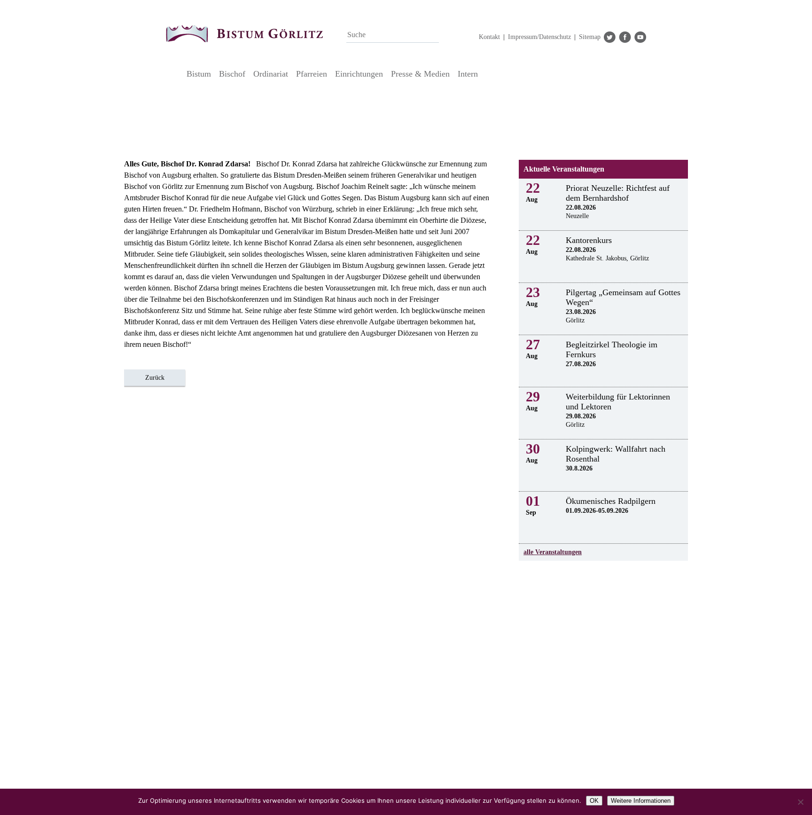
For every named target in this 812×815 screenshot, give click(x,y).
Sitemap (590, 36)
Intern (468, 73)
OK (594, 800)
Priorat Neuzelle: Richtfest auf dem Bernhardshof (618, 193)
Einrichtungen (359, 73)
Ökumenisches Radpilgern (611, 501)
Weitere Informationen (641, 800)
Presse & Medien (420, 73)
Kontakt (489, 36)
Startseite (173, 73)
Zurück (154, 377)
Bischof (232, 73)
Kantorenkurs (589, 240)
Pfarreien (311, 73)
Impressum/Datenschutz (539, 36)
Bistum (199, 73)
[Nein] (800, 802)
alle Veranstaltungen (552, 552)
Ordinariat (270, 73)
